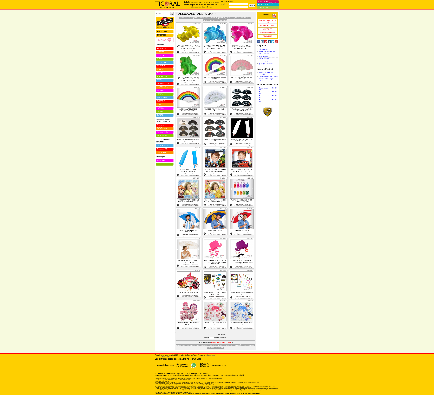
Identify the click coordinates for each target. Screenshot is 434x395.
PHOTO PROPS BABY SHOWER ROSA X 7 (188, 323)
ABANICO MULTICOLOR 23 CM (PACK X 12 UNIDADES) (188, 109)
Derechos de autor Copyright (267, 51)
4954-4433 (165, 357)
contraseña (225, 7)
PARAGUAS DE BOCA (215, 230)
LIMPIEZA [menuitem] (160, 108)
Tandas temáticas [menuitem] (162, 145)
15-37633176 (204, 364)
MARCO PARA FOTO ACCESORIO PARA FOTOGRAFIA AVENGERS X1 (215, 170)
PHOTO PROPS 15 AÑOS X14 (188, 292)
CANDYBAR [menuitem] (161, 101)
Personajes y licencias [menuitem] (161, 125)
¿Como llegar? (211, 355)
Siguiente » (221, 334)
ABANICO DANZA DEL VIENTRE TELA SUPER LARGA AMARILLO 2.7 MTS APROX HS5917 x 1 (188, 46)
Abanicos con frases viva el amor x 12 (215, 140)
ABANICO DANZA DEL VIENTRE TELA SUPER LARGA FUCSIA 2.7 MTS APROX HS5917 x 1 (241, 46)
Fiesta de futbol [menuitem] (162, 135)
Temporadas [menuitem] (161, 160)
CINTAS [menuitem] (159, 80)
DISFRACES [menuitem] (161, 73)
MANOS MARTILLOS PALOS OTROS (215, 20)
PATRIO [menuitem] (159, 104)
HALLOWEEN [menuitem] (161, 48)
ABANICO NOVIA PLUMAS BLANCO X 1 (215, 109)
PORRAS (222, 17)
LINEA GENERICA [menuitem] (163, 83)
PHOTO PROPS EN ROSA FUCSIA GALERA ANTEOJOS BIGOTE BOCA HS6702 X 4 (215, 262)
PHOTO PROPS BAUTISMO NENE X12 (241, 323)
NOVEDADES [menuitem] (161, 35)
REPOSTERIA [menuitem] (161, 62)
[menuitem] (164, 39)
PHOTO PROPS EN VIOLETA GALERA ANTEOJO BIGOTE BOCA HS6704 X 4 (241, 262)
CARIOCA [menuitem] (160, 59)
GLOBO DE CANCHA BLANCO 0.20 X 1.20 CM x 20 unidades (242, 140)
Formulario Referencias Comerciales (266, 64)
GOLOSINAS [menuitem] (161, 66)
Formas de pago (264, 61)
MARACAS (230, 17)
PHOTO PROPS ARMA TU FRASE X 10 (242, 293)
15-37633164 (204, 366)
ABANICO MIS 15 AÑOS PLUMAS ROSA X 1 (241, 78)
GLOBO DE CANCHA (186, 17)
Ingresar (252, 5)
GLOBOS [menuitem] (160, 69)
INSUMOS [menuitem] (160, 111)
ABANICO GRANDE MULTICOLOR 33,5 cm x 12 (215, 78)
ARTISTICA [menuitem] (160, 90)
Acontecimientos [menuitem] (162, 164)
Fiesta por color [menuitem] (162, 128)
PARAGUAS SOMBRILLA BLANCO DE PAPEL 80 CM (188, 261)
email (223, 4)
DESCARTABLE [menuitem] (162, 76)
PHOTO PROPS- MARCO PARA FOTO (206, 17)
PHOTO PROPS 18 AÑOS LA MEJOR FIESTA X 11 (215, 293)
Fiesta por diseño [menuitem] (162, 132)
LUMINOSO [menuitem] (160, 52)
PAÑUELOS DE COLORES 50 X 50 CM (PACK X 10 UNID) (242, 200)
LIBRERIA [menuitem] (160, 94)
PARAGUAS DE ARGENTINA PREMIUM (188, 231)
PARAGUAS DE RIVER (242, 230)
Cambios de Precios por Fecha (268, 76)
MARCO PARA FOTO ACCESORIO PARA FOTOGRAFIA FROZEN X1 (188, 200)
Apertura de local (264, 58)
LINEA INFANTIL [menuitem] (162, 87)
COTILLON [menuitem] (160, 55)
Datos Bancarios (264, 54)
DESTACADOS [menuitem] (162, 31)
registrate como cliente (189, 51)
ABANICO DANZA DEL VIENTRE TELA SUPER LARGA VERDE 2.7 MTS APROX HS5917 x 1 (188, 78)
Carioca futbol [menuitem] (161, 152)
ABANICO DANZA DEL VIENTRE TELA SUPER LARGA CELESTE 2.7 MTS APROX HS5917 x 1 (215, 46)
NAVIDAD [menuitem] (160, 115)
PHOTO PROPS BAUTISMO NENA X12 (215, 323)
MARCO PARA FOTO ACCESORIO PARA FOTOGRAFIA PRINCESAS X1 (215, 200)
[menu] (164, 36)
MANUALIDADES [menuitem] (162, 97)
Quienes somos (263, 49)
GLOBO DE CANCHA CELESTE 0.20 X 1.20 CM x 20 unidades (188, 170)
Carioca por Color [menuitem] (162, 149)
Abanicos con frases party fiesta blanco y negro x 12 (241, 109)
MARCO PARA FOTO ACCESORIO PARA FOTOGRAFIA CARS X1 (241, 170)
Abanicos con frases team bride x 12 (188, 139)
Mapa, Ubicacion (264, 56)
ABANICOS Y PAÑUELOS (243, 17)
